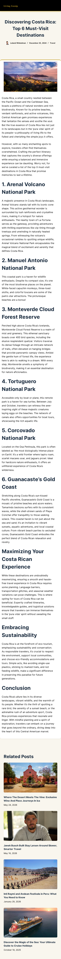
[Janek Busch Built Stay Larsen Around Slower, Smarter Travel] (30, 826)
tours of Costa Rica (25, 598)
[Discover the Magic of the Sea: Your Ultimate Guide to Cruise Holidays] (30, 923)
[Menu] (56, 5)
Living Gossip (11, 5)
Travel (52, 43)
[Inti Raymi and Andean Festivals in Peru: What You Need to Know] (30, 874)
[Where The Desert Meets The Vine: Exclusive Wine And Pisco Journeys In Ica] (30, 777)
